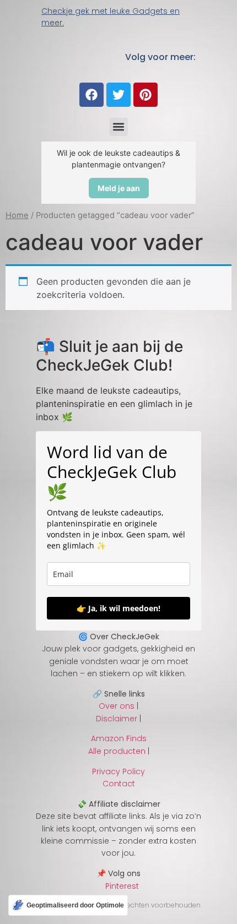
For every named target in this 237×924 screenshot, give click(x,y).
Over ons (116, 705)
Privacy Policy (118, 771)
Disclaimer (116, 718)
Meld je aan (119, 188)
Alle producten (117, 751)
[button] (119, 127)
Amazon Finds (119, 738)
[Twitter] (118, 95)
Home (17, 215)
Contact (119, 783)
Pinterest (119, 886)
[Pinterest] (145, 95)
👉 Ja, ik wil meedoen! (118, 608)
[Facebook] (91, 95)
